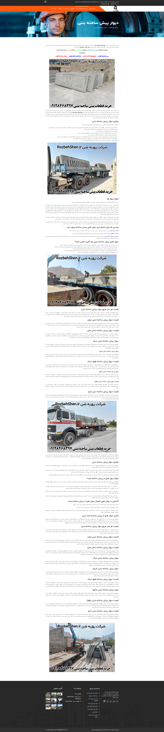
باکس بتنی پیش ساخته (92, 693)
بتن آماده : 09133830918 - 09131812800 (73, 698)
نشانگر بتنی (95, 712)
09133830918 (114, 4)
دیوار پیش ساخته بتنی (92, 706)
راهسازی (72, 8)
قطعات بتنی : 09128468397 (72, 701)
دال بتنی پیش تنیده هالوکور (93, 699)
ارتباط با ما (54, 8)
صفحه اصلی (92, 8)
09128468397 (104, 4)
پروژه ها (60, 8)
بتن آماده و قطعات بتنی (82, 8)
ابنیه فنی (66, 8)
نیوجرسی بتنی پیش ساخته (93, 716)
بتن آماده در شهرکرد (93, 696)
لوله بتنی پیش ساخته (93, 709)
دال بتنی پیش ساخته (93, 703)
